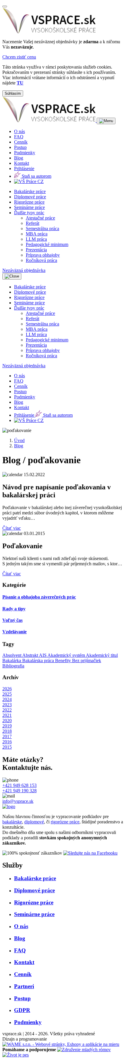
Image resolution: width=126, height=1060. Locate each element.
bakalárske (12, 821)
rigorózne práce (65, 821)
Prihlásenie (24, 168)
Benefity (63, 660)
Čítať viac (11, 528)
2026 (7, 688)
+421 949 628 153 (19, 785)
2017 (7, 736)
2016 (7, 741)
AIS (43, 655)
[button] (29, 212)
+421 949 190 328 (19, 790)
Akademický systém (66, 655)
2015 (7, 747)
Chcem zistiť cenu (19, 56)
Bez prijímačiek (86, 660)
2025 (7, 694)
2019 (7, 725)
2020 (7, 720)
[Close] (4, 6)
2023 (7, 704)
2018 (7, 731)
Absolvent (12, 655)
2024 (7, 699)
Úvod (19, 440)
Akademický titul (102, 655)
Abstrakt (30, 655)
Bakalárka (12, 660)
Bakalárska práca (38, 660)
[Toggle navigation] (106, 121)
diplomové (34, 821)
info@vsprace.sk (17, 801)
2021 (7, 715)
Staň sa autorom (36, 176)
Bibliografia (13, 665)
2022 (7, 709)
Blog (18, 445)
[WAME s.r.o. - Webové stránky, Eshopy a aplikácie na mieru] (60, 1044)
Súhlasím (13, 93)
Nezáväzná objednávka (23, 270)
